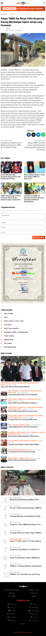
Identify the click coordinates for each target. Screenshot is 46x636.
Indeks (34, 596)
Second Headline (17, 383)
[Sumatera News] (23, 3)
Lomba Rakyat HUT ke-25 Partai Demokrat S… (23, 427)
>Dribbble (13, 617)
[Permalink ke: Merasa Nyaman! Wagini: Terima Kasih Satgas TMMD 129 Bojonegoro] (34, 167)
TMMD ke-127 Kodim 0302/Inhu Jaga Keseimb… (26, 566)
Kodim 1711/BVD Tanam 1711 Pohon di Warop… (26, 541)
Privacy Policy (34, 590)
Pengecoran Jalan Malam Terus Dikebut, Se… (25, 549)
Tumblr (13, 611)
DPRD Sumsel (8, 313)
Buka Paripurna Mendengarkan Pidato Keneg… (23, 436)
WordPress (13, 614)
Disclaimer (12, 596)
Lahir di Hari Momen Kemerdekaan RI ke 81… (16, 387)
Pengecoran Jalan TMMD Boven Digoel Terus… (26, 524)
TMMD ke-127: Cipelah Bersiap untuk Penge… (25, 574)
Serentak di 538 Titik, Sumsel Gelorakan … (22, 452)
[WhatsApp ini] (43, 135)
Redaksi (11, 593)
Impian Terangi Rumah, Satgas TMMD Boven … (25, 558)
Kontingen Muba (10, 347)
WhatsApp (34, 607)
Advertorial (12, 432)
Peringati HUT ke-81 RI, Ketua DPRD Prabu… (23, 419)
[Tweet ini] (33, 135)
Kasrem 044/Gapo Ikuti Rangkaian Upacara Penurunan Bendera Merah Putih (11, 177)
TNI (11, 497)
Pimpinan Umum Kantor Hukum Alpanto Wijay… (24, 444)
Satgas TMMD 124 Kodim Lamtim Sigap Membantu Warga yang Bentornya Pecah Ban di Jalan (35, 145)
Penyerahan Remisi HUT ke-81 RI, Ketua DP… (23, 395)
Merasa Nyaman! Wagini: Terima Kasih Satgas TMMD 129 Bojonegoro (34, 177)
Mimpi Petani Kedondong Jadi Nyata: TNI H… (25, 500)
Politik (28, 432)
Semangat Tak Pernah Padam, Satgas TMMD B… (26, 533)
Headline (15, 425)
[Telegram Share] (38, 135)
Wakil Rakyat (12, 392)
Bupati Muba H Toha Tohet (14, 321)
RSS (24, 624)
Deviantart (35, 620)
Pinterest (13, 607)
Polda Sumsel (9, 336)
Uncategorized (17, 539)
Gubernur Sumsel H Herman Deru (16, 332)
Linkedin (13, 620)
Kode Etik (33, 593)
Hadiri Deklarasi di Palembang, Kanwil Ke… (22, 460)
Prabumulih (8, 383)
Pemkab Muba (8, 339)
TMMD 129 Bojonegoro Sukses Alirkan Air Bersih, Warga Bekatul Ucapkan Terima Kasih (11, 198)
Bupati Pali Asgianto (11, 328)
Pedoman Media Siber (11, 590)
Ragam (21, 440)
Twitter (34, 604)
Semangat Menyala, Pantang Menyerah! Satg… (25, 516)
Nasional (14, 399)
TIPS (36, 440)
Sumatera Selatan (28, 383)
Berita (10, 425)
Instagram (35, 614)
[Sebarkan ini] (29, 135)
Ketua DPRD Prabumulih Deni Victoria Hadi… (23, 411)
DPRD (6, 317)
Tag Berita (8, 325)
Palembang (15, 440)
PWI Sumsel (8, 343)
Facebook (13, 604)
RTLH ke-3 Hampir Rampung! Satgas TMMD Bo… (26, 508)
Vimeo (35, 617)
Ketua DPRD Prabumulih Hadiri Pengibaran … (23, 403)
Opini (9, 440)
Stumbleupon (34, 611)
